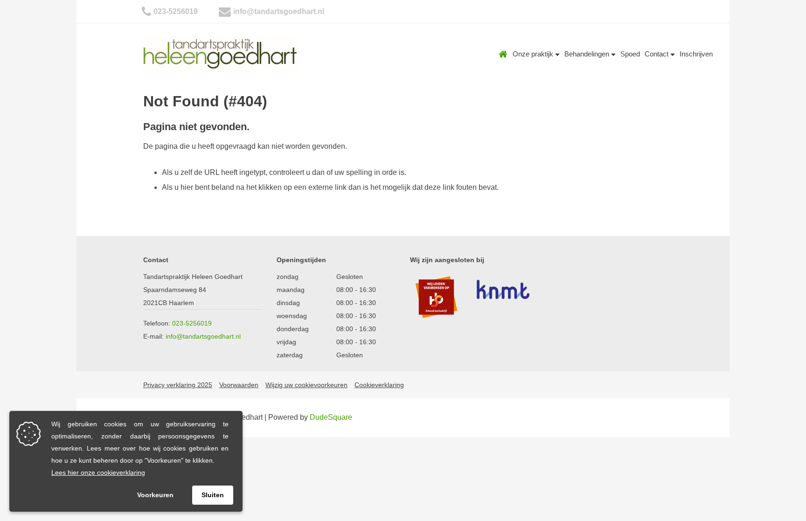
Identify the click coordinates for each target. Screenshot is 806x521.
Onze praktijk (534, 54)
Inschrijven (696, 54)
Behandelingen (587, 54)
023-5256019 (175, 11)
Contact (657, 54)
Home (503, 54)
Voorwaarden (238, 385)
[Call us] (146, 11)
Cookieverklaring (379, 385)
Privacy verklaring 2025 (177, 385)
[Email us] (225, 11)
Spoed (630, 54)
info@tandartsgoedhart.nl (278, 11)
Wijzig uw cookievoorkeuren (306, 385)
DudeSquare (331, 417)
